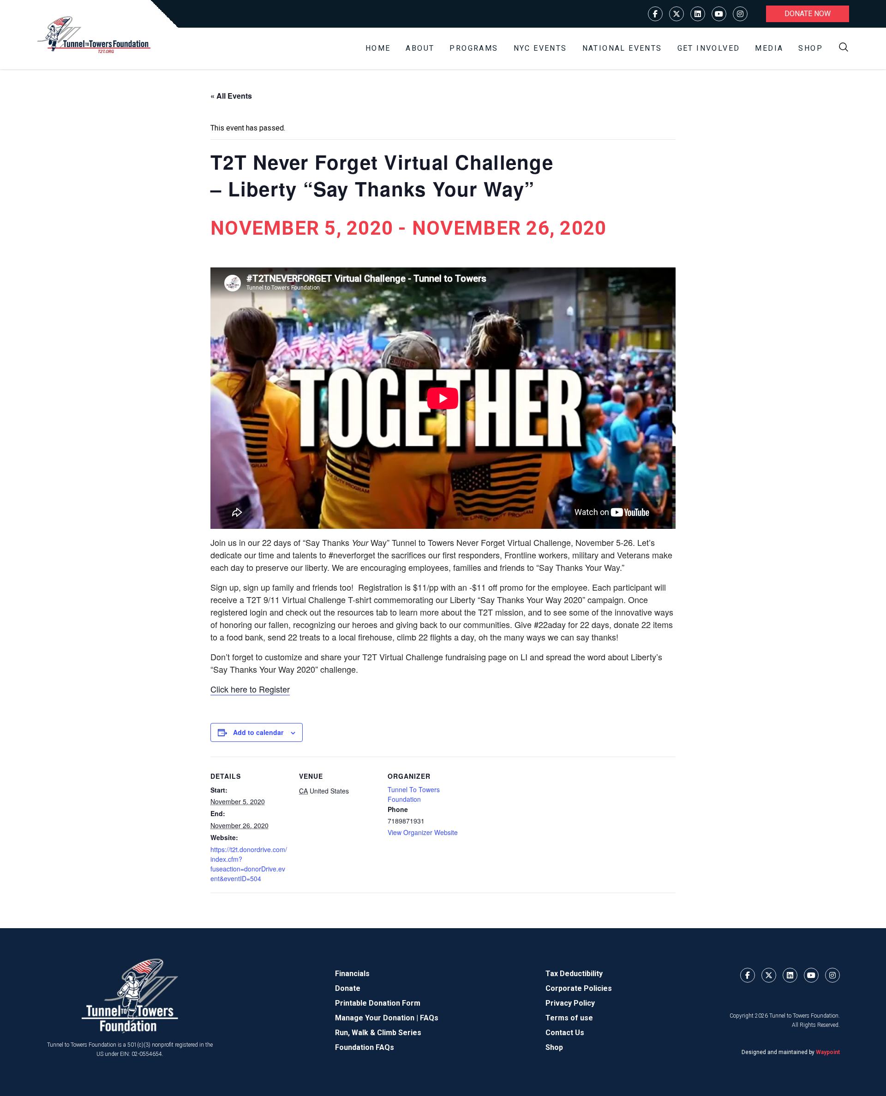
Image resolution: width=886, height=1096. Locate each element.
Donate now (807, 13)
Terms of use (569, 1017)
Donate (347, 988)
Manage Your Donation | (377, 1017)
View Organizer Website (423, 832)
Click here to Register (250, 689)
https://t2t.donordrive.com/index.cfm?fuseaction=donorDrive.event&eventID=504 (248, 864)
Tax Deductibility (574, 973)
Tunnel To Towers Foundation (414, 794)
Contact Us (564, 1032)
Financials (352, 973)
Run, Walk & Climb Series (378, 1032)
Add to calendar (258, 732)
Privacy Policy (570, 1003)
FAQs (429, 1017)
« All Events (231, 95)
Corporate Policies (578, 988)
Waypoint (828, 1052)
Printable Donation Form (377, 1003)
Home (378, 48)
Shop (810, 48)
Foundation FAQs (364, 1047)
